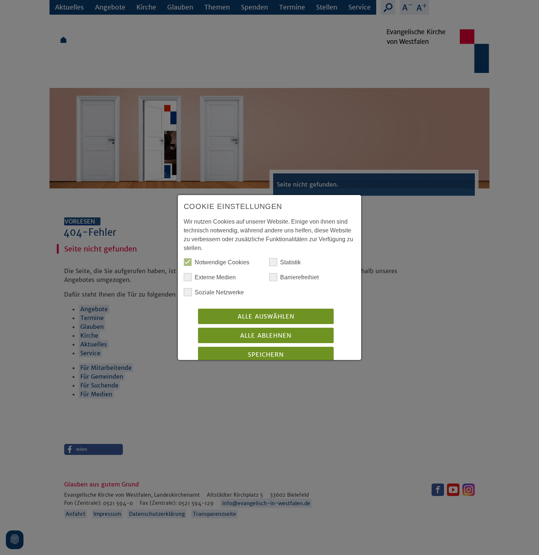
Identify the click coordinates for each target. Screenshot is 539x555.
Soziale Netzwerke (219, 292)
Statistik (290, 262)
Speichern (266, 354)
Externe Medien (215, 277)
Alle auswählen (266, 316)
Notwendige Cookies (222, 262)
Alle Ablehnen (266, 335)
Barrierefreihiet (299, 277)
